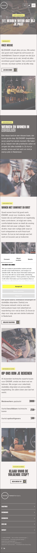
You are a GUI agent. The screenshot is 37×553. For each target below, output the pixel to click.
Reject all (18, 296)
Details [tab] (30, 259)
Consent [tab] (7, 259)
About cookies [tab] (18, 259)
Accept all (18, 286)
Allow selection (18, 291)
